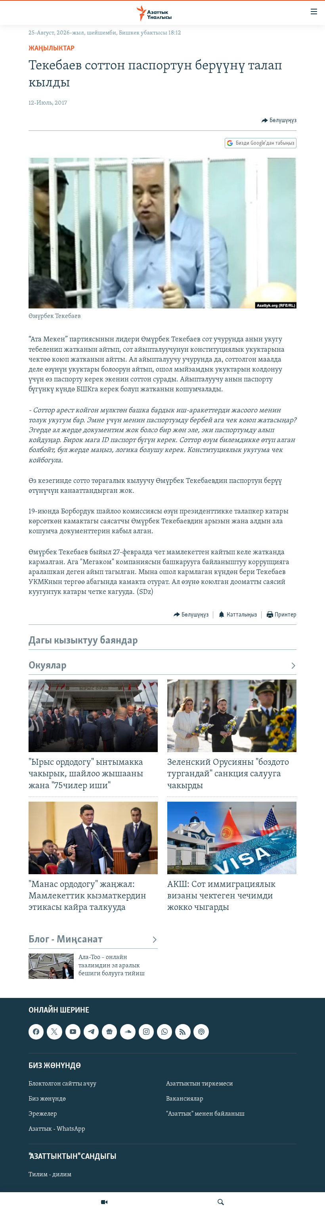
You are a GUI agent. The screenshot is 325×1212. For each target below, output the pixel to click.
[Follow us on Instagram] (146, 1032)
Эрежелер (43, 1114)
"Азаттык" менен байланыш (205, 1114)
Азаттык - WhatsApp (57, 1129)
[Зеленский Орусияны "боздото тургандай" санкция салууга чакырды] (231, 716)
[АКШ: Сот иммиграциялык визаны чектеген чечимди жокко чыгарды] (231, 838)
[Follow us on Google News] (109, 1032)
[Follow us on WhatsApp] (164, 1032)
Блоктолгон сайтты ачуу (62, 1084)
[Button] (279, 120)
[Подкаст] (200, 1032)
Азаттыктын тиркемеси (199, 1084)
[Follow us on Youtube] (72, 1032)
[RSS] (182, 1032)
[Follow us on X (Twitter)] (54, 1032)
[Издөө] (221, 1202)
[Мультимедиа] (104, 1202)
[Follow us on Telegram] (91, 1032)
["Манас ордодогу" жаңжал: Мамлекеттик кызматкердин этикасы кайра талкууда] (93, 838)
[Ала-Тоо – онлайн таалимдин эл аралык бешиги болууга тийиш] (51, 966)
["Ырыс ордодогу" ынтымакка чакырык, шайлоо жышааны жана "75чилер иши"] (93, 716)
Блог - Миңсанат (66, 939)
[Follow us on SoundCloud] (127, 1032)
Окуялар (48, 666)
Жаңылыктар (52, 48)
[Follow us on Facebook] (36, 1032)
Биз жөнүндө (47, 1099)
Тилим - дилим (50, 1175)
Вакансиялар (184, 1099)
